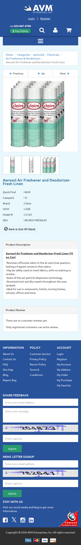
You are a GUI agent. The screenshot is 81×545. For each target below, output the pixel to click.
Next (63, 73)
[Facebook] (5, 520)
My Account (64, 364)
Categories (23, 54)
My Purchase (64, 380)
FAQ (5, 364)
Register (45, 18)
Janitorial (38, 54)
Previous (18, 73)
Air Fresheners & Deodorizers (23, 58)
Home (9, 54)
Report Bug (9, 380)
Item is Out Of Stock (22, 229)
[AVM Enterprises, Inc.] (40, 9)
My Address (63, 369)
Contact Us (9, 359)
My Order (62, 374)
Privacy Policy (38, 359)
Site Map (8, 369)
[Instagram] (22, 520)
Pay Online (21, 31)
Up (43, 73)
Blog (5, 374)
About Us (8, 353)
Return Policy (38, 364)
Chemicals (53, 54)
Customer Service (40, 353)
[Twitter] (14, 520)
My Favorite (64, 385)
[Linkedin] (31, 520)
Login (31, 18)
